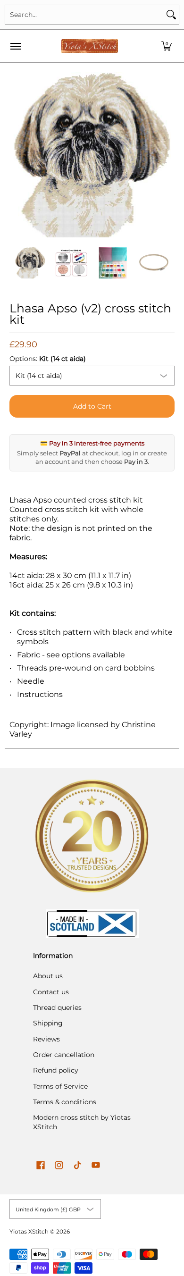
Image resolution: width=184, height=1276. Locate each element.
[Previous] (16, 154)
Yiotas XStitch (29, 1231)
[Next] (168, 154)
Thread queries (57, 1007)
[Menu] (15, 46)
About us (48, 976)
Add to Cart (92, 406)
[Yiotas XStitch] (89, 46)
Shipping (48, 1023)
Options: (47, 358)
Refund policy (55, 1070)
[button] (167, 46)
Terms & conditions (64, 1102)
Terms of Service (60, 1086)
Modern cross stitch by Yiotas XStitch (82, 1122)
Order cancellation (63, 1054)
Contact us (51, 992)
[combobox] (84, 14)
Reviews (46, 1039)
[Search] (171, 14)
